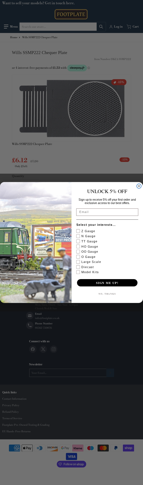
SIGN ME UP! (107, 283)
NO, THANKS (107, 293)
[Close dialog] (139, 186)
